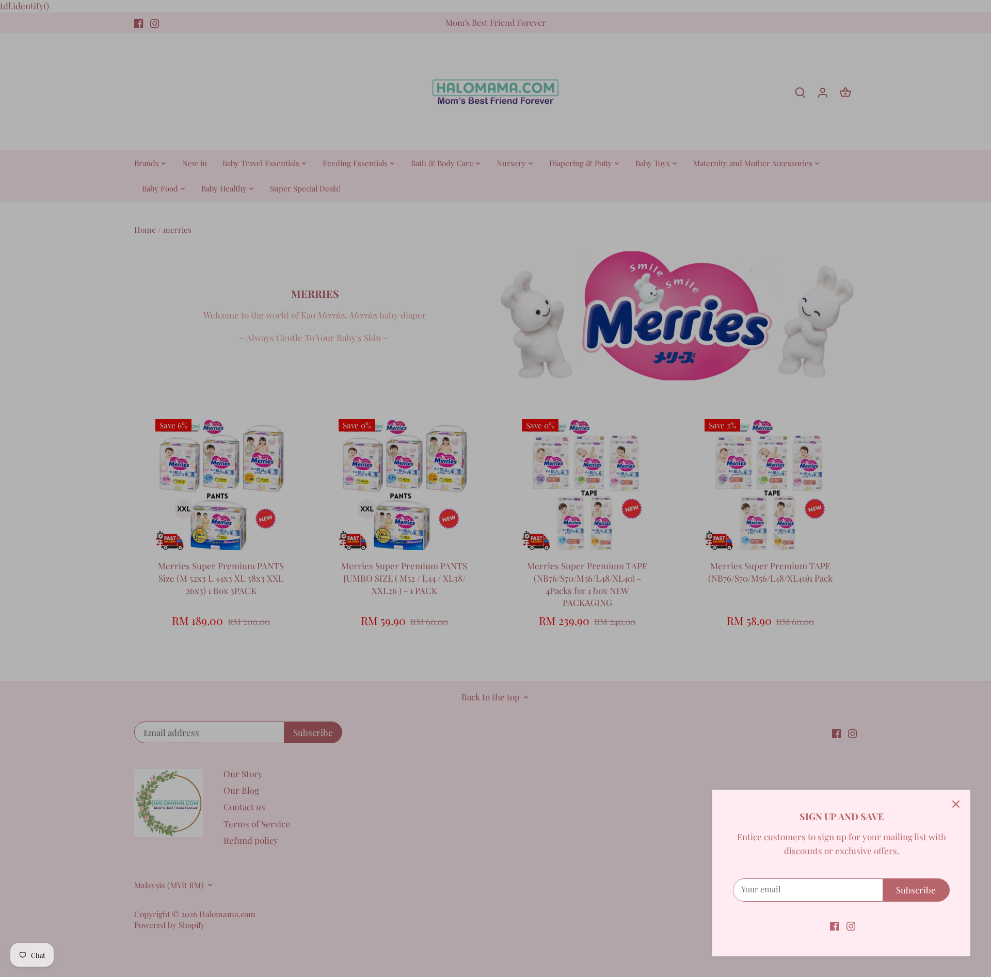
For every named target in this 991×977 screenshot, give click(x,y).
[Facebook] (834, 925)
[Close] (956, 804)
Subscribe (916, 889)
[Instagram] (850, 925)
